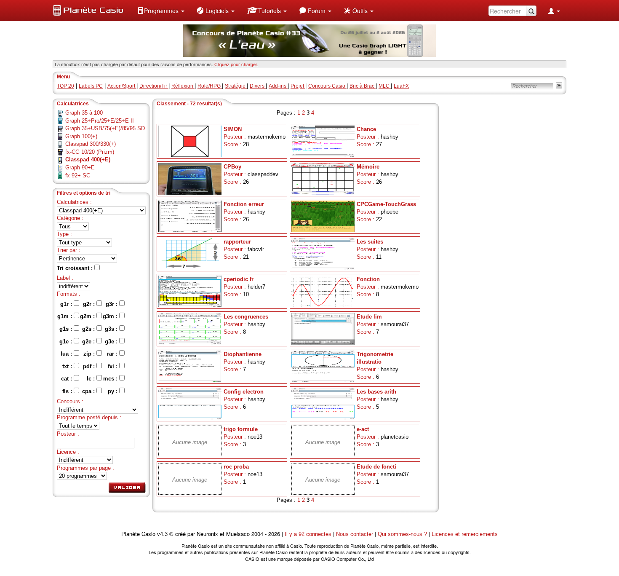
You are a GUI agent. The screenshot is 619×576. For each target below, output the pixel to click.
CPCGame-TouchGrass (386, 204)
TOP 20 (65, 86)
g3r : (112, 304)
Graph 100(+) (81, 136)
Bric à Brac (363, 86)
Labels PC (91, 86)
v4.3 (162, 534)
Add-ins (278, 86)
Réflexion (183, 86)
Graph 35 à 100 (84, 113)
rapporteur (237, 241)
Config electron (244, 391)
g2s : (89, 329)
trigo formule (241, 429)
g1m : (65, 316)
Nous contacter (354, 534)
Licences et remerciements (465, 534)
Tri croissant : (75, 268)
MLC (385, 86)
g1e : (66, 341)
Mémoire (368, 166)
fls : (68, 391)
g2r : (89, 304)
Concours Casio (327, 86)
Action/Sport (121, 86)
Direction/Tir (153, 86)
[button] (161, 10)
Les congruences (246, 316)
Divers (258, 86)
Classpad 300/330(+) (90, 144)
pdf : (89, 366)
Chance (366, 129)
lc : (91, 378)
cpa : (89, 391)
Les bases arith (376, 391)
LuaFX (401, 86)
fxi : (113, 366)
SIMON (233, 129)
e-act (363, 429)
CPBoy (232, 166)
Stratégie (236, 86)
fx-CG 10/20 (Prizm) (89, 152)
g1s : (66, 329)
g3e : (112, 341)
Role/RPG (209, 86)
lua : (67, 354)
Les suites (370, 241)
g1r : (67, 304)
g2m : (88, 316)
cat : (67, 378)
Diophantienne (242, 354)
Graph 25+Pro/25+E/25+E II (99, 121)
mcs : (111, 378)
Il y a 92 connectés (309, 534)
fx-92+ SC (77, 175)
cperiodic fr (238, 279)
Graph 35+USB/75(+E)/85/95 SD (105, 128)
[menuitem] (161, 10)
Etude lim (369, 316)
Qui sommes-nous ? (402, 534)
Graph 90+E (80, 167)
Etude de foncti (376, 466)
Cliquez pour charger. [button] (236, 64)
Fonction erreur (244, 204)
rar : (113, 354)
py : (113, 391)
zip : (89, 354)
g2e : (89, 341)
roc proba (236, 466)
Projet (298, 86)
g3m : (111, 316)
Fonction (368, 279)
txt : (68, 366)
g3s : (112, 329)
